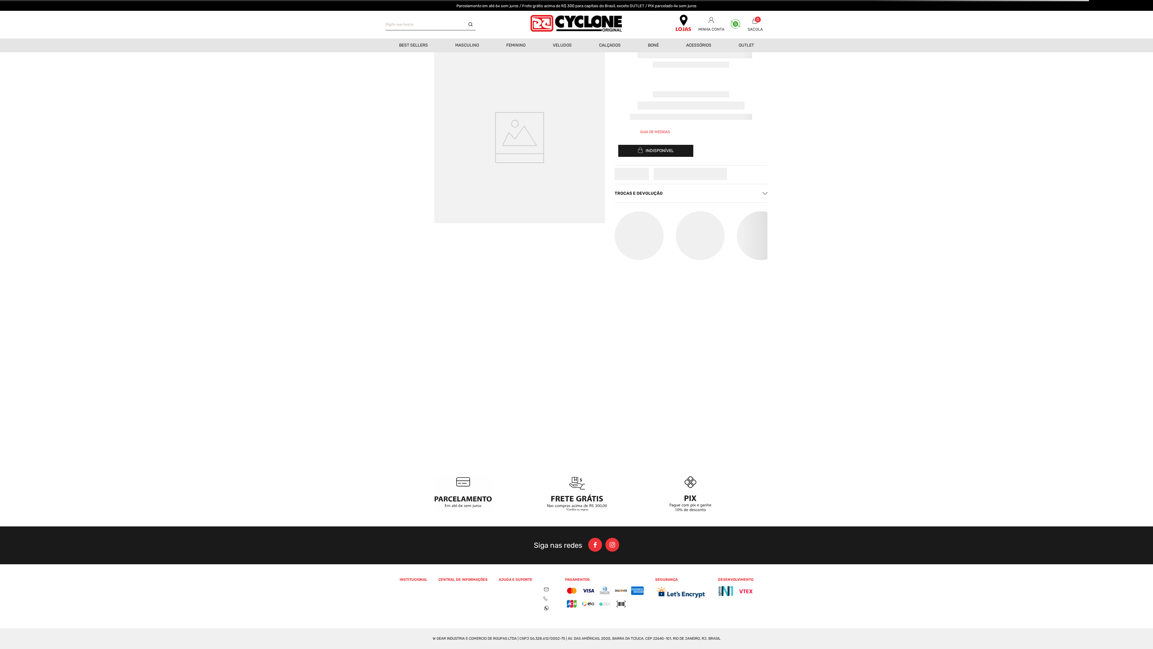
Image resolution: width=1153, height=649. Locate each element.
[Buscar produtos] (472, 24)
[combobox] (431, 24)
